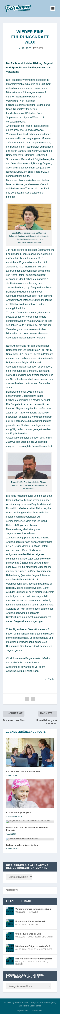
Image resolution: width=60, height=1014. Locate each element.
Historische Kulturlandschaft (30, 921)
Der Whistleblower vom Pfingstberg (33, 958)
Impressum (22, 1010)
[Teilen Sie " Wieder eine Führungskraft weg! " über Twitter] (33, 699)
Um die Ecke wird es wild (28, 934)
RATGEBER (33, 912)
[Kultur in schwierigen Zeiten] (30, 839)
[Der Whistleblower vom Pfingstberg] (10, 961)
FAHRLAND (33, 949)
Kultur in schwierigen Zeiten (22, 845)
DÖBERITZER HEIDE (37, 937)
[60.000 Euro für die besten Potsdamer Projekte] (30, 821)
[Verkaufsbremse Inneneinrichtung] (10, 911)
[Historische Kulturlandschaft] (10, 923)
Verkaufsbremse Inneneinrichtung (33, 909)
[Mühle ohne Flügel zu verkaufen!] (10, 948)
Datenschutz (37, 1010)
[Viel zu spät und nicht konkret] (30, 752)
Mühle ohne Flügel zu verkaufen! (32, 946)
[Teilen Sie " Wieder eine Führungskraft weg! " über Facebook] (27, 699)
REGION (38, 48)
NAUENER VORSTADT (37, 962)
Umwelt (50, 937)
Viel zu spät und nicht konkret (23, 771)
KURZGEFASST (45, 949)
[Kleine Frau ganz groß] (30, 793)
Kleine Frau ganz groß (18, 812)
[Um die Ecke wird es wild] (10, 936)
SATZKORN (33, 924)
